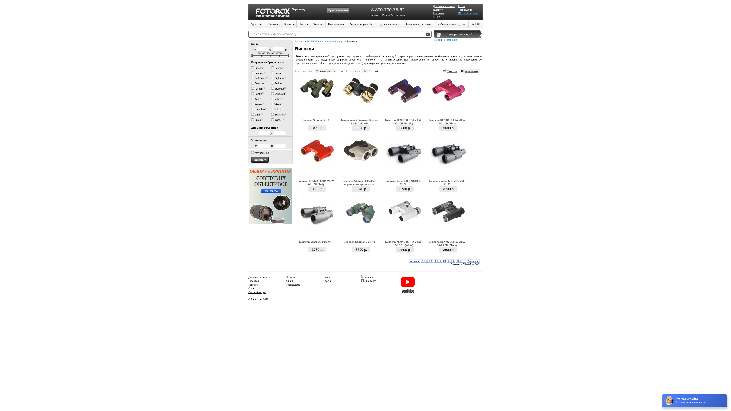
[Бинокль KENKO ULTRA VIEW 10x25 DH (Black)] (448, 223)
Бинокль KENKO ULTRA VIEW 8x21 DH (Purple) (403, 122)
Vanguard (280, 93)
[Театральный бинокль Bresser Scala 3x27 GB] (361, 103)
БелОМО (280, 114)
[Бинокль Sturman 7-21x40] (361, 225)
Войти (437, 39)
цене (341, 71)
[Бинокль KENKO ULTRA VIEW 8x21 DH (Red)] (317, 162)
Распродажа (465, 9)
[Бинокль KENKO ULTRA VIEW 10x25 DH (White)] (404, 223)
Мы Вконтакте (469, 13)
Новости (328, 277)
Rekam (278, 73)
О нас (436, 16)
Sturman (279, 88)
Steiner (278, 83)
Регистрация (450, 39)
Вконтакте (370, 281)
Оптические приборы (332, 41)
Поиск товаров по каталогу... (275, 34)
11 (464, 261)
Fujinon (259, 88)
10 (458, 261)
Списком (452, 71)
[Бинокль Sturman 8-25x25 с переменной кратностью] (361, 160)
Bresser (259, 68)
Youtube (369, 277)
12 (365, 71)
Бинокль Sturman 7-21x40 (359, 242)
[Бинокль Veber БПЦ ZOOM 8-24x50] (448, 165)
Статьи (327, 281)
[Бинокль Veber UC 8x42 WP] (317, 226)
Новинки (290, 277)
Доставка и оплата (444, 6)
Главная (299, 41)
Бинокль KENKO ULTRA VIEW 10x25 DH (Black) (447, 244)
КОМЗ (278, 120)
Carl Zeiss (260, 78)
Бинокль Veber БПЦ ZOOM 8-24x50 (446, 183)
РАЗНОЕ (312, 41)
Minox (258, 114)
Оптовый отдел (257, 292)
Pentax (278, 68)
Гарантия (438, 9)
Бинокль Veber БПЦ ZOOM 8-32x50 (403, 183)
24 (376, 71)
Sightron (279, 78)
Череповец (298, 9)
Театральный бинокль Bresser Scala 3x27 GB (359, 122)
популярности (326, 71)
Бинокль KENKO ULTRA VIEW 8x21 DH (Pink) (447, 122)
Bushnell (259, 73)
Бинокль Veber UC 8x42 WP (315, 242)
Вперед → (473, 261)
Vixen (278, 104)
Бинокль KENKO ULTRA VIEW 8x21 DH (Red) (316, 183)
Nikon (258, 120)
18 (370, 71)
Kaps (257, 99)
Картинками (471, 71)
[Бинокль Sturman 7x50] (317, 97)
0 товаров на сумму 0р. (460, 34)
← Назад (414, 261)
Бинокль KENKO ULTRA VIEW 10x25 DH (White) (403, 244)
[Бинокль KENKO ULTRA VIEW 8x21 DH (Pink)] (448, 101)
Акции (461, 6)
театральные (262, 152)
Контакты (438, 13)
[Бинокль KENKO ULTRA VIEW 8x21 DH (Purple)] (404, 104)
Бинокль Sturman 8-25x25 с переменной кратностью (359, 183)
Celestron (260, 83)
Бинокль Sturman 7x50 (315, 120)
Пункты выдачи (338, 10)
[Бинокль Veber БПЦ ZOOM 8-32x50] (404, 165)
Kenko (258, 104)
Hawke (258, 93)
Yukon (278, 109)
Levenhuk (260, 109)
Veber (278, 99)
